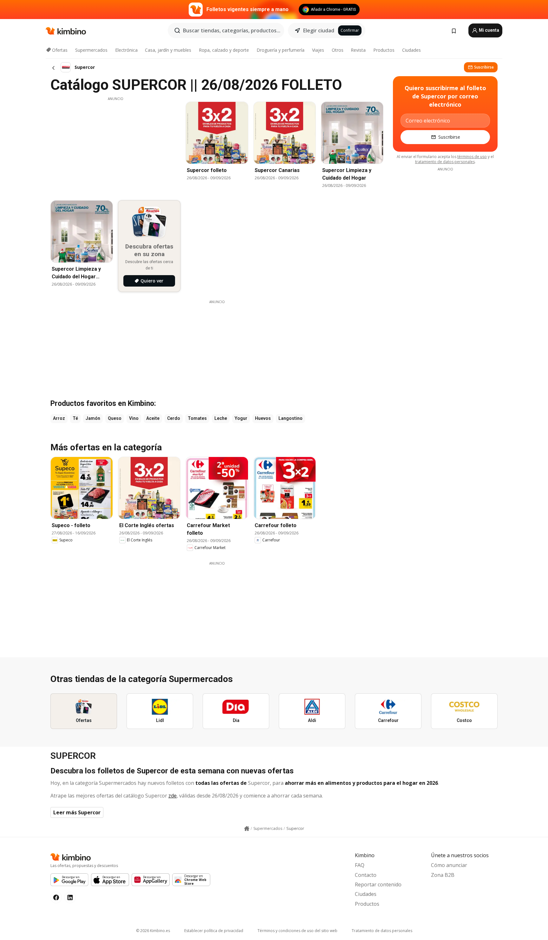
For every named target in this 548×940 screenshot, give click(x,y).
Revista (358, 50)
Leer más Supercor (77, 812)
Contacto (365, 874)
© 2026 (153, 930)
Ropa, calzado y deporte (224, 50)
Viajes (318, 50)
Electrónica (126, 50)
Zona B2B (442, 874)
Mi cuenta (488, 30)
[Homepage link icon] (246, 828)
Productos (384, 50)
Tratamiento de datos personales (382, 930)
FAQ (359, 865)
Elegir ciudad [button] (318, 30)
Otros (337, 50)
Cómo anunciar (449, 865)
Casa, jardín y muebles (168, 50)
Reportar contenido (378, 884)
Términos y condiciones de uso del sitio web (297, 930)
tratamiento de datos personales (445, 161)
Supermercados (91, 50)
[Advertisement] (115, 145)
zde (172, 795)
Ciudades (411, 50)
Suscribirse (484, 67)
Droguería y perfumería (280, 50)
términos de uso (472, 156)
